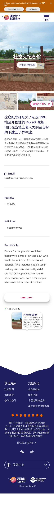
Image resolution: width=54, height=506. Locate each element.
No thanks (33, 9)
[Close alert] (51, 3)
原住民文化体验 (25, 442)
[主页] (11, 17)
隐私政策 (9, 394)
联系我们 (9, 389)
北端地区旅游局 (36, 400)
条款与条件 (10, 400)
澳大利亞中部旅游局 (38, 406)
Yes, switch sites (14, 9)
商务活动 (33, 394)
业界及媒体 (34, 389)
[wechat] (22, 451)
